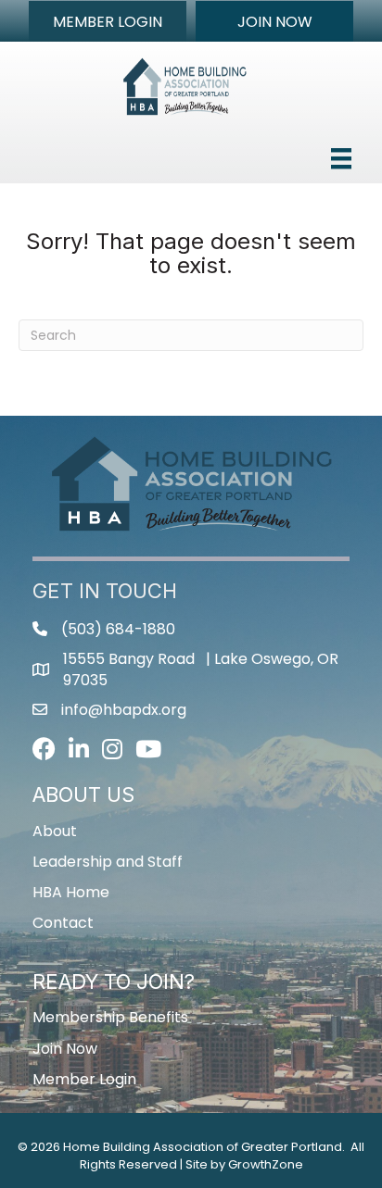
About (54, 831)
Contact (63, 922)
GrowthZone (265, 1164)
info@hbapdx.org (123, 709)
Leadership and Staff (107, 861)
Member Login (84, 1079)
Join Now (64, 1048)
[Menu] (341, 158)
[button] (107, 21)
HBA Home (70, 892)
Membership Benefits (110, 1017)
